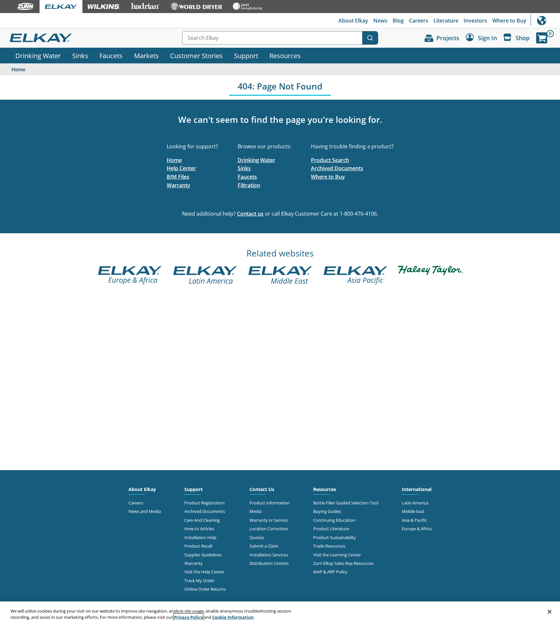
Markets (146, 55)
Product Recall (198, 546)
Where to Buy (509, 20)
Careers (418, 20)
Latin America (415, 503)
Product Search (330, 160)
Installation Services (268, 555)
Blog (398, 20)
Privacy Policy (188, 617)
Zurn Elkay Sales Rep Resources (343, 563)
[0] (541, 37)
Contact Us (261, 489)
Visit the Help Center (204, 572)
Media (255, 511)
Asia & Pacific (414, 520)
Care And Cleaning (202, 520)
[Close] (549, 612)
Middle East (413, 511)
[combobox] (280, 38)
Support (246, 55)
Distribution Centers (269, 563)
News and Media (144, 511)
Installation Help (200, 537)
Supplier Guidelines (203, 555)
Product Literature (331, 529)
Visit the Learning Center (337, 555)
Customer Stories (196, 55)
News (380, 20)
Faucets (111, 55)
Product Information (269, 503)
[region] (280, 612)
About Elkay (353, 20)
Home (174, 160)
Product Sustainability (334, 537)
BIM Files (178, 176)
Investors (475, 20)
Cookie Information (233, 617)
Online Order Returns (205, 589)
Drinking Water (38, 55)
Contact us (250, 213)
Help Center (181, 168)
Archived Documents (337, 168)
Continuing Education (334, 520)
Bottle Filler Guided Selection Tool (345, 503)
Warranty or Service (268, 520)
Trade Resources (329, 546)
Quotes (256, 537)
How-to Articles (199, 529)
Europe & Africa (417, 529)
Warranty (178, 185)
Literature (445, 20)
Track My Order (199, 580)
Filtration (249, 185)
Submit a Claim (264, 546)
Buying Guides (327, 511)
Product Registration (204, 503)
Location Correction (268, 529)
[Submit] (370, 37)
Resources (285, 55)
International (545, 20)
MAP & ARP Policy (330, 572)
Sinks (80, 55)
